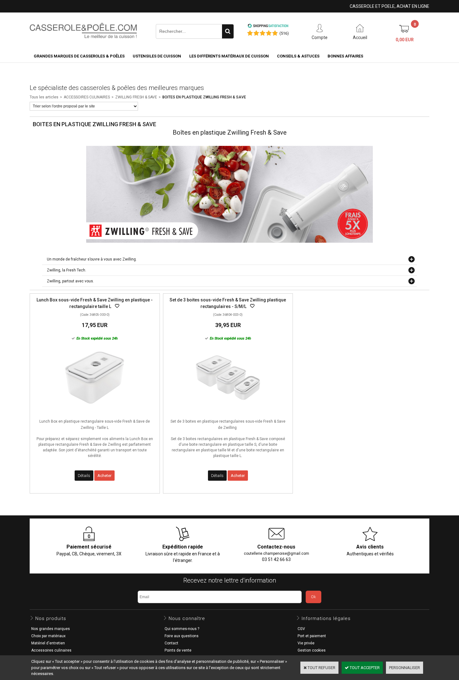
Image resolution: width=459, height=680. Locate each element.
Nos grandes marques (50, 629)
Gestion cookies (312, 650)
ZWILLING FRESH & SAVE (136, 97)
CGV (301, 629)
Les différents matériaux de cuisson (229, 56)
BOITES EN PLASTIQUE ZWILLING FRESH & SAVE (204, 97)
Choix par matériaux (48, 636)
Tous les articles (44, 97)
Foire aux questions (182, 636)
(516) (284, 33)
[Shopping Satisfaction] (268, 26)
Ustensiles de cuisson (157, 56)
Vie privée (306, 643)
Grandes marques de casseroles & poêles (79, 56)
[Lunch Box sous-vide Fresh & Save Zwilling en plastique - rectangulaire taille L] (94, 412)
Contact (171, 643)
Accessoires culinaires (51, 650)
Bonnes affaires (345, 56)
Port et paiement (312, 636)
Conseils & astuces (298, 56)
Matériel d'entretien (48, 643)
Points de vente (178, 650)
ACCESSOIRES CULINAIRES (87, 97)
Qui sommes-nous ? (182, 629)
